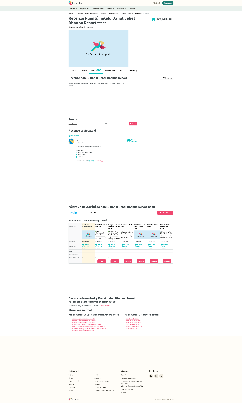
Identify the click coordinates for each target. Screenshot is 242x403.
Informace (125, 371)
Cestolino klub (126, 375)
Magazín (109, 8)
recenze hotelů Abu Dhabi (134, 326)
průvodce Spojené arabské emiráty (83, 330)
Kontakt (123, 392)
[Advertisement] (152, 48)
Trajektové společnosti (102, 381)
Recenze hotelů (98, 8)
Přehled (73, 71)
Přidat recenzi (110, 71)
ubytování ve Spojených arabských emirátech (86, 324)
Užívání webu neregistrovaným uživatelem (131, 382)
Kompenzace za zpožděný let (104, 390)
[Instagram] (156, 376)
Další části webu (74, 371)
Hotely (71, 378)
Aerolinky (98, 378)
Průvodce (120, 8)
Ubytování (84, 8)
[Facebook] (151, 376)
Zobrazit (133, 124)
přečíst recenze (105, 306)
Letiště (97, 375)
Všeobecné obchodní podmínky (132, 386)
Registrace (168, 3)
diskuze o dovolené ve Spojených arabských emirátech (89, 328)
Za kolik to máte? (100, 387)
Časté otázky (132, 71)
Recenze (95, 70)
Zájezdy (73, 8)
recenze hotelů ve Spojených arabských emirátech (88, 326)
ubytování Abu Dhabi (132, 324)
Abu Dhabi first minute (133, 322)
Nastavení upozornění (128, 378)
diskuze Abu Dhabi (132, 328)
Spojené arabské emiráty (78, 27)
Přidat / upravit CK (127, 389)
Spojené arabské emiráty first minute (84, 322)
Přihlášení (156, 3)
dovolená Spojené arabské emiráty (83, 319)
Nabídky (84, 71)
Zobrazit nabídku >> (165, 213)
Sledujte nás (153, 371)
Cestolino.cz (73, 124)
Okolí (121, 71)
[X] (161, 376)
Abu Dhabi (90, 27)
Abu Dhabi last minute (133, 321)
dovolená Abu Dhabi (132, 319)
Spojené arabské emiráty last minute (84, 321)
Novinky (71, 390)
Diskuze (132, 8)
